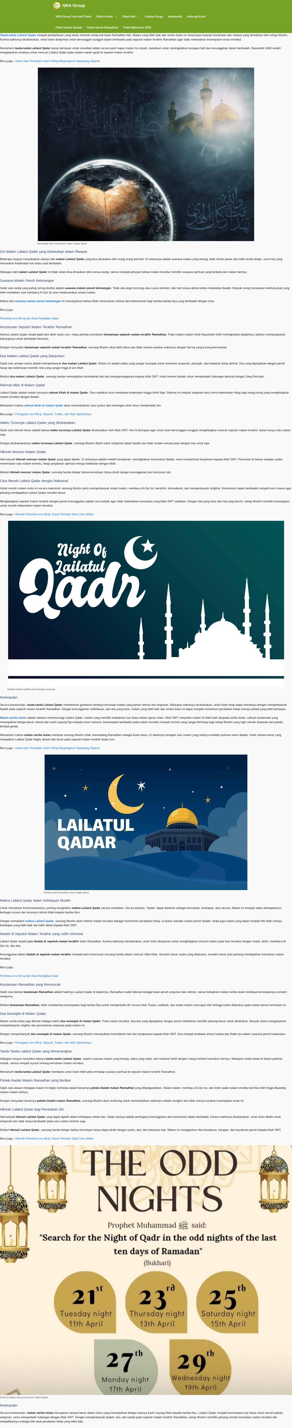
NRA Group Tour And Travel (73, 16)
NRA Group (73, 5)
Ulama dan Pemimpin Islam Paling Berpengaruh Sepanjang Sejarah (57, 61)
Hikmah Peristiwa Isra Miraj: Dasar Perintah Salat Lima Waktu (54, 514)
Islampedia (175, 16)
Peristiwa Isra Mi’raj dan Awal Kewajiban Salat (29, 318)
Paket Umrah (104, 16)
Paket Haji (128, 16)
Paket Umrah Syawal (69, 27)
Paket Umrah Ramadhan (102, 27)
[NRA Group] (57, 5)
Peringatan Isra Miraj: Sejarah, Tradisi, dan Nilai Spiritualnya (53, 414)
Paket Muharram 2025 (137, 27)
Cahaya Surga (154, 16)
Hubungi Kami (196, 16)
